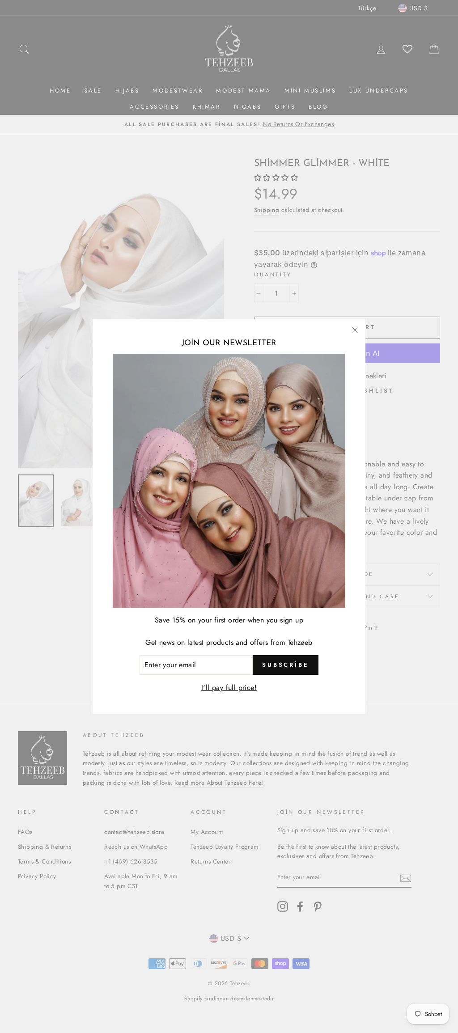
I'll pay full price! (229, 687)
